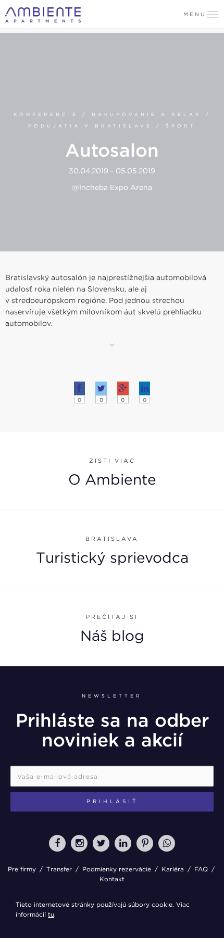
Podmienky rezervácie (116, 869)
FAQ (201, 869)
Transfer (59, 869)
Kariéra (172, 869)
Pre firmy (22, 869)
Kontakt (112, 879)
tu (51, 914)
